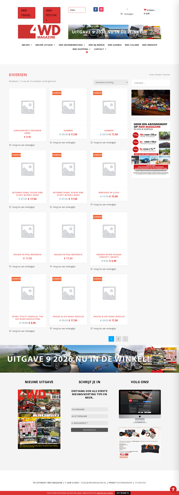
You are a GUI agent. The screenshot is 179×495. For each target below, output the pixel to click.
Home (151, 74)
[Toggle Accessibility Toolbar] (173, 489)
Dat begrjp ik (123, 493)
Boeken (159, 74)
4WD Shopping (80, 49)
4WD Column (132, 45)
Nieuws (26, 45)
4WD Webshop (149, 45)
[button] (22, 145)
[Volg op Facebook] (95, 9)
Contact (99, 49)
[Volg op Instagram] (101, 9)
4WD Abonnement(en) (71, 45)
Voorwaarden (124, 482)
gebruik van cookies (105, 493)
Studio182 (140, 482)
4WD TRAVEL (26, 13)
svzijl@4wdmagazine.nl (93, 482)
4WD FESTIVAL (51, 15)
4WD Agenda (115, 45)
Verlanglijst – (129, 14)
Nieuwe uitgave (44, 45)
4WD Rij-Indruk (96, 45)
